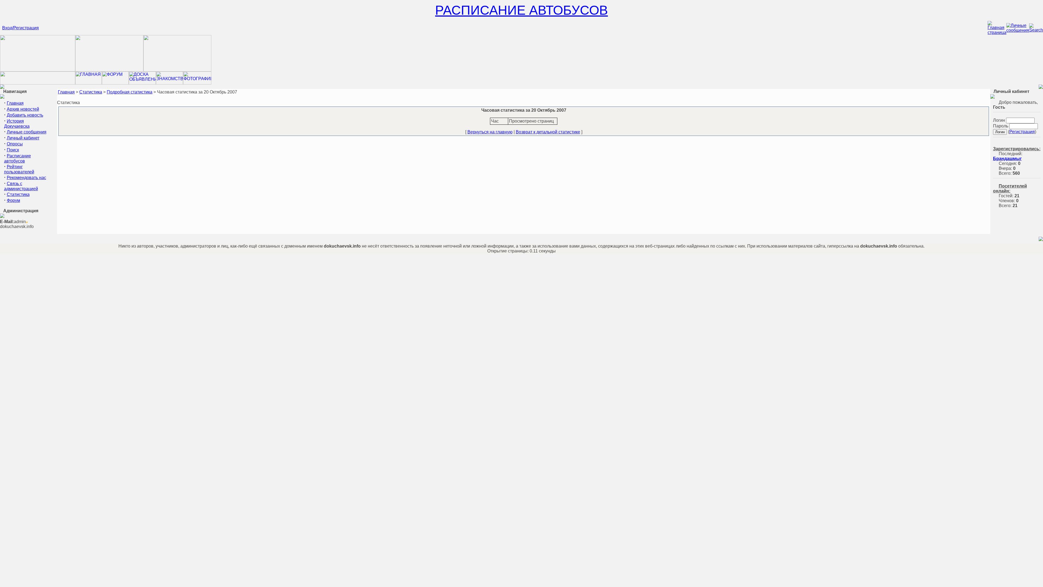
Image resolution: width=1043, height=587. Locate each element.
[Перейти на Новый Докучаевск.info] (37, 83)
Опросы (15, 144)
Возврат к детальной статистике (548, 132)
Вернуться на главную (490, 132)
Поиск (13, 150)
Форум (13, 200)
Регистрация (1022, 131)
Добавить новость (25, 115)
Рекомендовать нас (26, 177)
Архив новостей (23, 109)
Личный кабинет (23, 138)
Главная (15, 103)
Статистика (18, 194)
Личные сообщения (26, 132)
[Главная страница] (997, 32)
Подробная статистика (129, 92)
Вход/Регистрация (20, 28)
